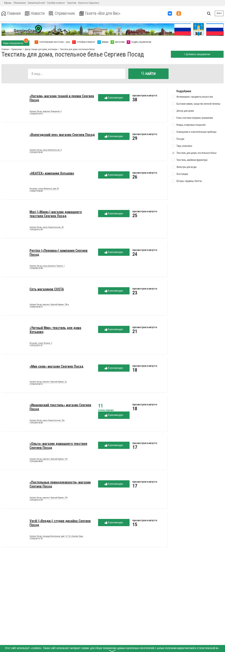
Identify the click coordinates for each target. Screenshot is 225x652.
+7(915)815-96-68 (36, 423)
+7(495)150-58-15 (36, 307)
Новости (38, 13)
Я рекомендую (115, 97)
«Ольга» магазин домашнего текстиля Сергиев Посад (58, 446)
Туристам (71, 2)
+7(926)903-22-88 (36, 268)
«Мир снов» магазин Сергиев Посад (56, 366)
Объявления (19, 2)
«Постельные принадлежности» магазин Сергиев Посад (60, 484)
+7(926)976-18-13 (36, 114)
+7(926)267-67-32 (36, 539)
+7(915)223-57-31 (36, 345)
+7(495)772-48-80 (36, 191)
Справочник (65, 13)
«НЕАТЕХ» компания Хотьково (52, 173)
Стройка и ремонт (56, 2)
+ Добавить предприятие (197, 54)
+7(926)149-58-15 (36, 384)
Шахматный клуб (36, 2)
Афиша (7, 2)
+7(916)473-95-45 (36, 152)
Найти (150, 74)
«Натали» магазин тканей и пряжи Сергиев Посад (62, 98)
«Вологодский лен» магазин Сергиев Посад (62, 135)
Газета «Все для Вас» (102, 13)
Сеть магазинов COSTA (47, 289)
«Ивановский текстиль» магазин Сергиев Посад (60, 407)
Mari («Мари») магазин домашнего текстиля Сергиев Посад (56, 214)
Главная (14, 13)
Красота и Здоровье (88, 2)
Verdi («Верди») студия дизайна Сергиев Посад (60, 523)
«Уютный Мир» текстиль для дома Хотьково (55, 330)
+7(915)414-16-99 (36, 230)
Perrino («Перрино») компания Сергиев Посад (59, 252)
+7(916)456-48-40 (36, 461)
